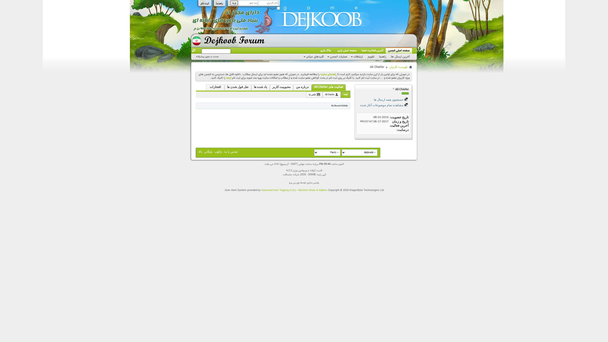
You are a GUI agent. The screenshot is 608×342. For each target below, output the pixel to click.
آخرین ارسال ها (400, 56)
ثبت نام (205, 3)
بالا (200, 152)
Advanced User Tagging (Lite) (278, 190)
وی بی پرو (294, 183)
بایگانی (208, 152)
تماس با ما (231, 152)
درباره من (302, 87)
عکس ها (312, 95)
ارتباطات (358, 56)
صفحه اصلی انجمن (399, 50)
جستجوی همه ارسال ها (389, 99)
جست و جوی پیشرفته (207, 57)
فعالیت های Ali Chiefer (328, 87)
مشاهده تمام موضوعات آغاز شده (382, 105)
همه (345, 94)
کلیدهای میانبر (315, 56)
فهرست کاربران (398, 67)
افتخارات (215, 87)
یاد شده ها (260, 87)
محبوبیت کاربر (281, 87)
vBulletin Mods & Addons (313, 190)
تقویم (371, 56)
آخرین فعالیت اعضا (372, 50)
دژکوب (218, 152)
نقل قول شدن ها (238, 87)
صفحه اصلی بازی (347, 50)
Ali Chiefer (329, 95)
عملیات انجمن (338, 56)
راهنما (219, 3)
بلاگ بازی (325, 50)
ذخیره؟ (273, 8)
